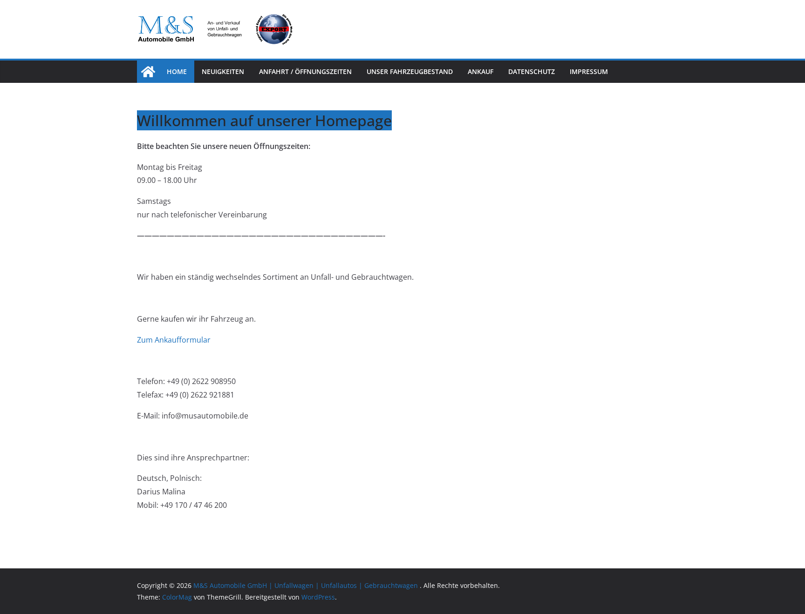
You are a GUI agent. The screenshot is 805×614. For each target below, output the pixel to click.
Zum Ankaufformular (174, 340)
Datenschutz (531, 71)
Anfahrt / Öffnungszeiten (305, 71)
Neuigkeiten (223, 71)
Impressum (589, 71)
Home (177, 71)
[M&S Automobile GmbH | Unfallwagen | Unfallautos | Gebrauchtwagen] (148, 72)
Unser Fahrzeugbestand (410, 71)
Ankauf (480, 71)
